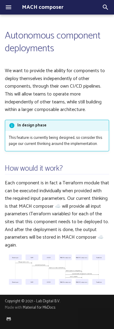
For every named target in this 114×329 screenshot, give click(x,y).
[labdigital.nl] (8, 319)
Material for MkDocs (39, 307)
